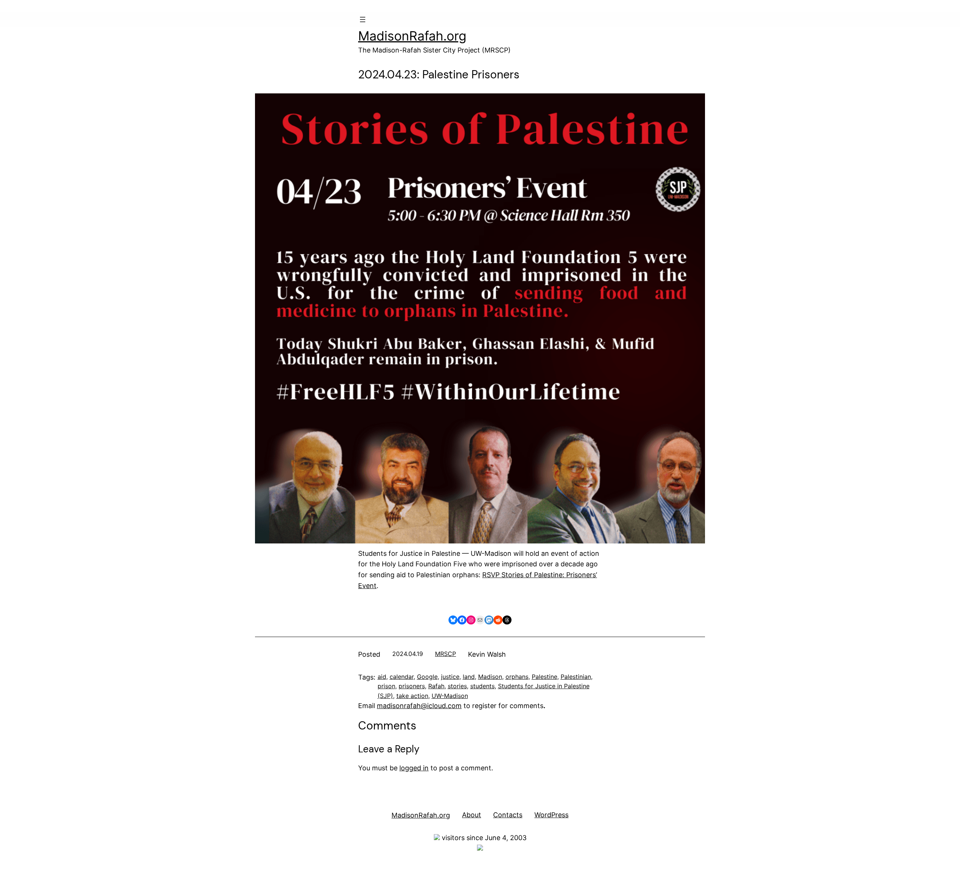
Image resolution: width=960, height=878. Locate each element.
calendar (402, 676)
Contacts (507, 815)
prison (386, 686)
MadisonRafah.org (412, 36)
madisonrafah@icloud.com (419, 706)
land (469, 676)
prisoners (412, 686)
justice (450, 676)
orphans (517, 676)
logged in (414, 768)
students (482, 686)
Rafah (436, 686)
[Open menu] (362, 19)
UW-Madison (450, 695)
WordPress (551, 815)
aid (382, 676)
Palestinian (576, 676)
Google (427, 676)
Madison (490, 676)
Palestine (544, 676)
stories (457, 686)
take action (412, 695)
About (471, 815)
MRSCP (445, 653)
